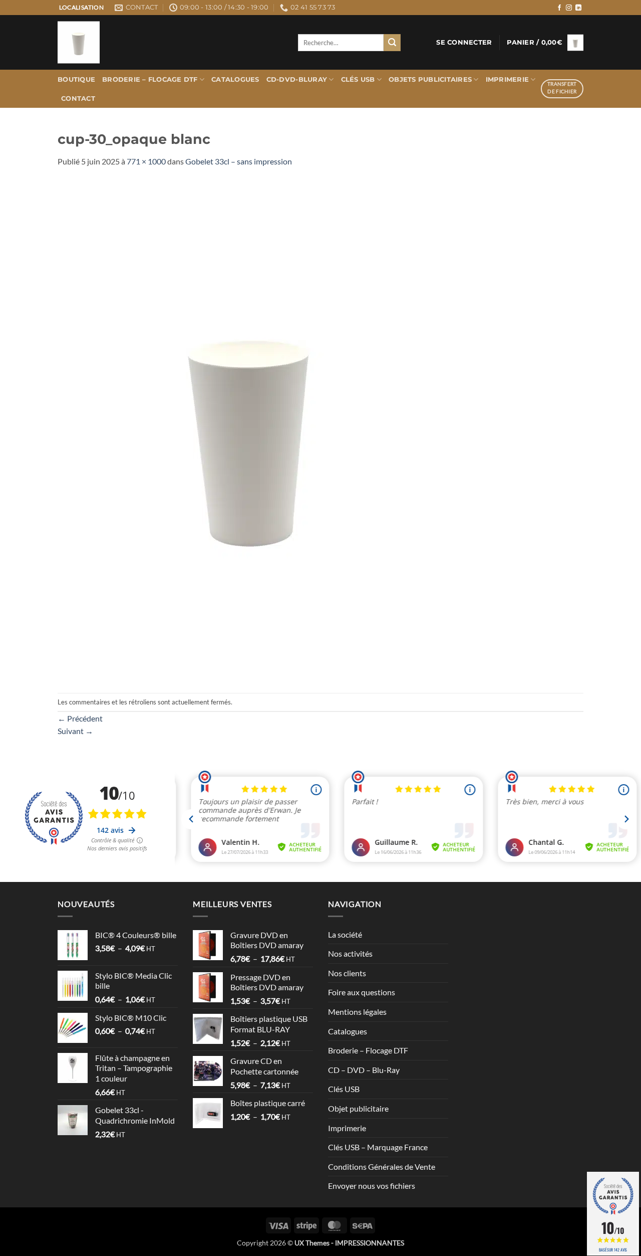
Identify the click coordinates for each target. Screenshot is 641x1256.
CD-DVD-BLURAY (296, 79)
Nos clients (347, 973)
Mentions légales (357, 1011)
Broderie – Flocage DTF (150, 79)
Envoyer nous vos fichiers (371, 1185)
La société (345, 934)
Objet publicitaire (358, 1108)
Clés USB (358, 79)
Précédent (80, 718)
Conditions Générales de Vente (381, 1166)
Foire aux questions (361, 992)
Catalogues (235, 79)
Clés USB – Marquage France (378, 1147)
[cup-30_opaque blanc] (251, 429)
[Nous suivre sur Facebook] (559, 8)
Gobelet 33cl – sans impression (238, 161)
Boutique (76, 79)
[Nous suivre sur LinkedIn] (578, 8)
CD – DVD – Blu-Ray (364, 1069)
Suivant (75, 731)
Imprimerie (507, 79)
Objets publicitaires (430, 79)
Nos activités (350, 953)
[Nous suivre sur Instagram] (569, 8)
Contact (78, 98)
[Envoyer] (392, 42)
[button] (464, 43)
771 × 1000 (146, 161)
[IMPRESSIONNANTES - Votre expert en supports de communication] (170, 42)
